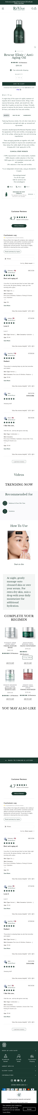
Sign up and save (10, 1050)
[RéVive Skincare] (19, 8)
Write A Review (19, 226)
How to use (16, 115)
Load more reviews (19, 462)
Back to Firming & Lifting (20, 760)
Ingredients (27, 115)
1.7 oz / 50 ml (27, 658)
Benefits (6, 115)
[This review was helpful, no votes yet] (29, 311)
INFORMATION (8, 1075)
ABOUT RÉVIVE (8, 1066)
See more (7, 306)
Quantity (19, 74)
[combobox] (27, 263)
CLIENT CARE (7, 1070)
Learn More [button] (6, 1112)
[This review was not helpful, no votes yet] (32, 311)
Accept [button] (29, 1109)
